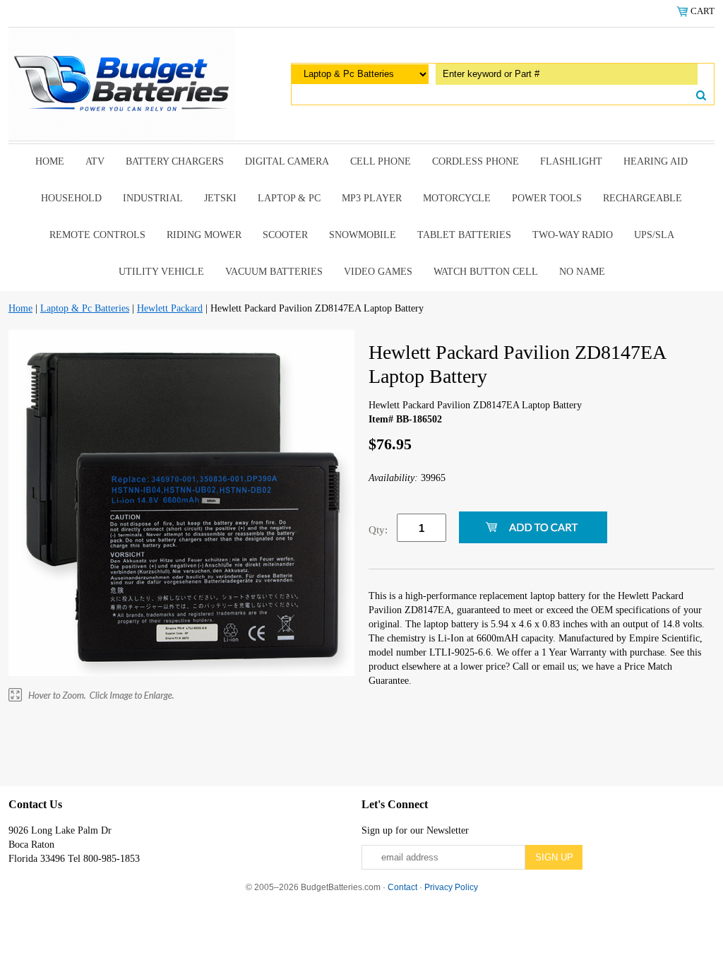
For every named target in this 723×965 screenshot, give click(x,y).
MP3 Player (372, 198)
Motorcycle (457, 198)
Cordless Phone (475, 161)
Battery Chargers (175, 161)
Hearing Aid (655, 161)
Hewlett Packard (170, 308)
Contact (402, 887)
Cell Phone (380, 161)
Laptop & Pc (289, 198)
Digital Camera (287, 161)
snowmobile (362, 235)
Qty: (378, 529)
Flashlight (571, 161)
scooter (285, 235)
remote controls (97, 235)
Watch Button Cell (486, 271)
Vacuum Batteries (274, 271)
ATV (94, 161)
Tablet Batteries (464, 235)
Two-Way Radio (572, 235)
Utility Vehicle (161, 271)
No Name (582, 271)
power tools (547, 198)
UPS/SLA (654, 235)
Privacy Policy (451, 887)
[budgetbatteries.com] (121, 83)
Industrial (153, 198)
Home (49, 161)
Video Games (378, 271)
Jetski (220, 198)
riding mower (204, 235)
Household (71, 198)
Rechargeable (642, 198)
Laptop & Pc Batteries (84, 308)
